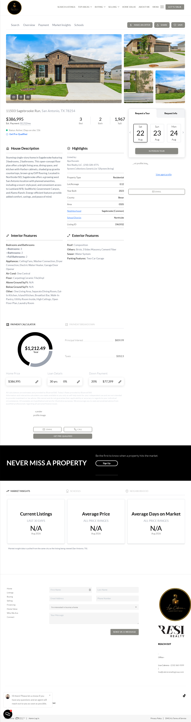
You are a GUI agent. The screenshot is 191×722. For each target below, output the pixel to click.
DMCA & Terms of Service (175, 718)
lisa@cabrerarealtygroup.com (171, 672)
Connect (10, 617)
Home (9, 588)
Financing (11, 605)
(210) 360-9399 (177, 665)
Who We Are (12, 613)
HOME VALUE (129, 7)
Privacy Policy (156, 718)
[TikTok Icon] (183, 696)
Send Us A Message (124, 632)
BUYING (99, 7)
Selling (10, 601)
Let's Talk (174, 7)
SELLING (112, 7)
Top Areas (83, 7)
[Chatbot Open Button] (7, 714)
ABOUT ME (144, 7)
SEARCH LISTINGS (66, 7)
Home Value (12, 609)
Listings (10, 593)
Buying (10, 597)
